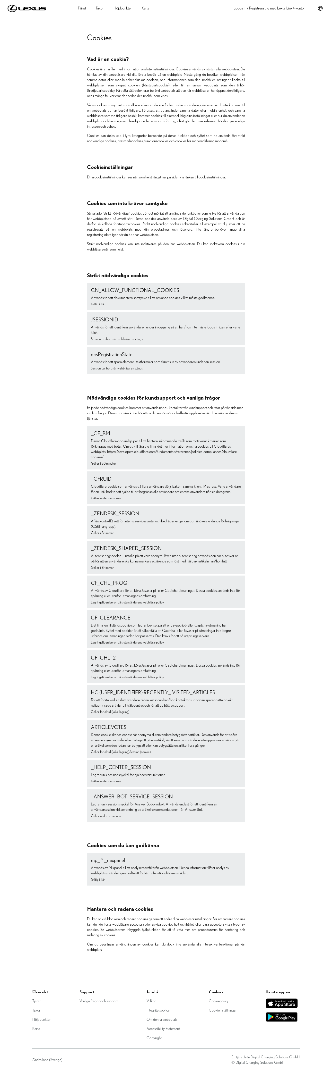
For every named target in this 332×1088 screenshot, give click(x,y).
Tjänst (36, 1001)
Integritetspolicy (158, 1010)
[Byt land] (320, 8)
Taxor (36, 1010)
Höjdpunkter (41, 1019)
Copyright (154, 1038)
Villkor (151, 1001)
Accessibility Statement (163, 1029)
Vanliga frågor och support (98, 1001)
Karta (36, 1029)
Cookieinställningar (223, 1010)
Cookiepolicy (218, 1001)
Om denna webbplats (162, 1019)
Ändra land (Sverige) (47, 1060)
